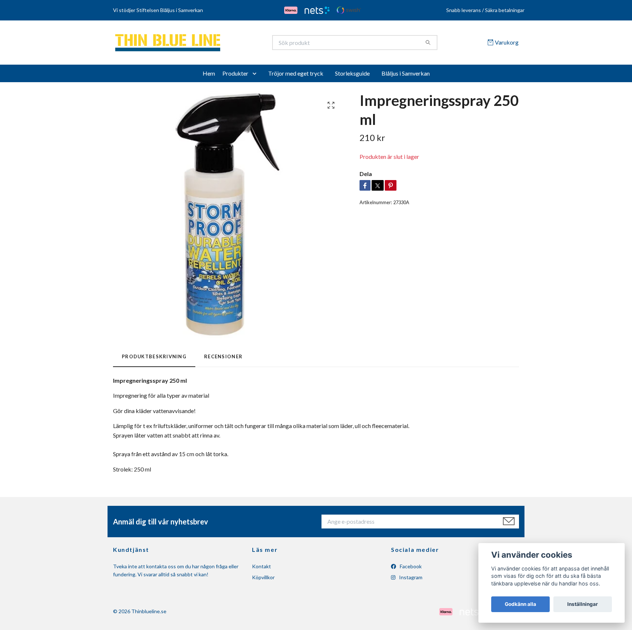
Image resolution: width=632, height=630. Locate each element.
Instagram (410, 580)
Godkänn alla (520, 604)
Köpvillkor (263, 580)
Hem (209, 75)
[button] (256, 76)
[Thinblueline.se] (214, 43)
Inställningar (582, 604)
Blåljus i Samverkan (405, 75)
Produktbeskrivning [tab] (154, 359)
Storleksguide (352, 75)
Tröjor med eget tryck (295, 75)
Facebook (410, 569)
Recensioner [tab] (223, 359)
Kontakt (261, 569)
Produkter (235, 75)
